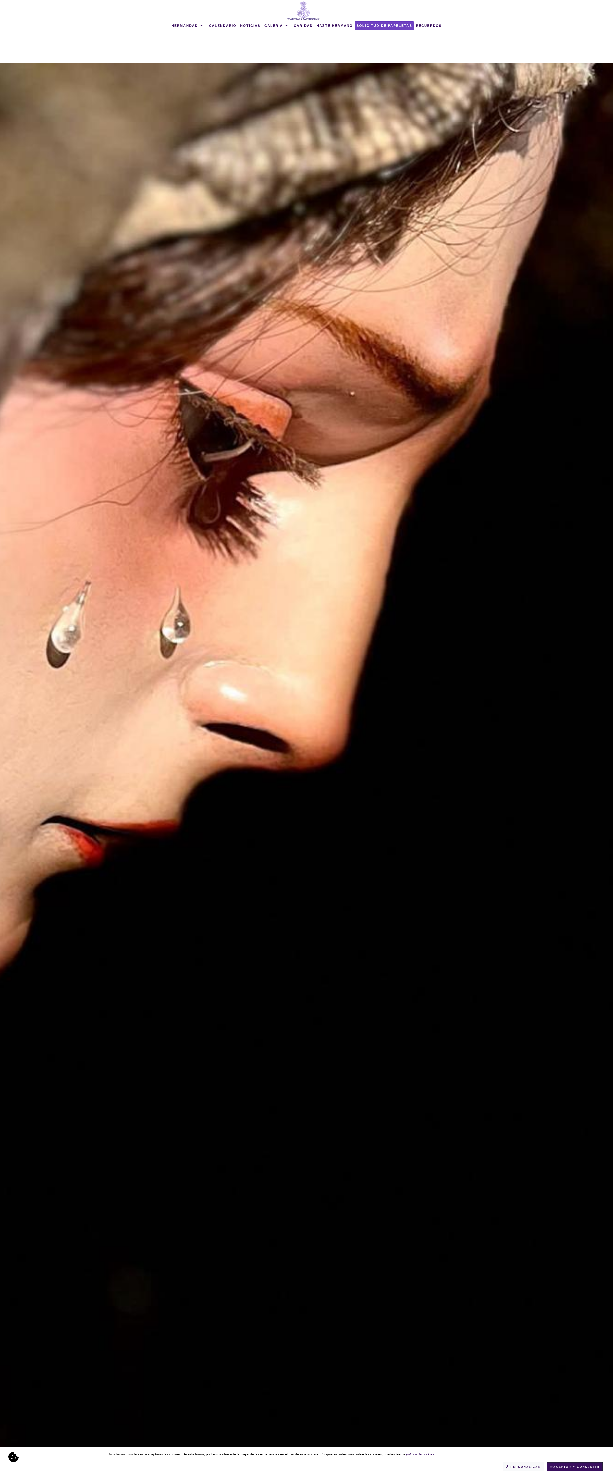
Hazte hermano (335, 26)
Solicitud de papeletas (384, 26)
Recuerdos (429, 26)
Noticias (250, 26)
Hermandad (185, 26)
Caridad (303, 26)
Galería (274, 26)
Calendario (223, 26)
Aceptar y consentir (576, 1466)
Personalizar (525, 1466)
